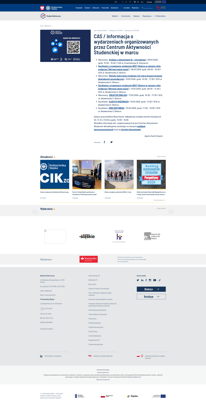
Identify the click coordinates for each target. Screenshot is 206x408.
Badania (136, 16)
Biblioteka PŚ (93, 280)
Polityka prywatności (103, 372)
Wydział (114, 16)
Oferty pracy (92, 319)
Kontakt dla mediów (46, 329)
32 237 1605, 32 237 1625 (56, 286)
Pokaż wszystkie (161, 156)
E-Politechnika (160, 16)
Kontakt (149, 2)
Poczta (116, 2)
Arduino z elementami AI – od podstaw (127, 59)
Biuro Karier (92, 284)
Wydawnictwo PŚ (94, 340)
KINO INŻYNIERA (116, 108)
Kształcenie (125, 16)
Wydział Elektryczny (54, 16)
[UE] (159, 2)
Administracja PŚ (94, 276)
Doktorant (95, 8)
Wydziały (135, 8)
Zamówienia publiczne (96, 344)
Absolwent (114, 8)
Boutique (148, 296)
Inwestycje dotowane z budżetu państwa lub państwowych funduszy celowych (103, 304)
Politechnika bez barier (96, 327)
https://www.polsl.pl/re (47, 295)
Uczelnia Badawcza (95, 336)
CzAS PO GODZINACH (119, 101)
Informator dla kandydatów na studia (100, 299)
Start (41, 26)
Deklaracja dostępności (103, 379)
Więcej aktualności (159, 200)
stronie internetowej (131, 129)
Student (87, 8)
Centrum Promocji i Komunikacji (99, 288)
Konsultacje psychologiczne (97, 310)
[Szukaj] (142, 7)
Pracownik (105, 8)
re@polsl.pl (48, 291)
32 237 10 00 (48, 308)
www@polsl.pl (137, 377)
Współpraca (147, 16)
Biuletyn (148, 289)
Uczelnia (127, 8)
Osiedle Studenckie (95, 323)
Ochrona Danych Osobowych (98, 314)
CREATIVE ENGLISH (118, 95)
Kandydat (79, 8)
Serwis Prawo (93, 331)
